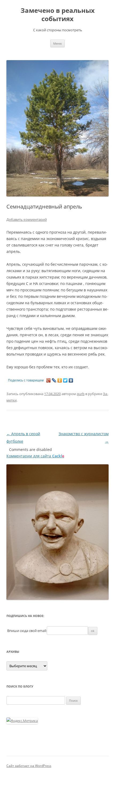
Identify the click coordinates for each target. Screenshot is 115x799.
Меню (57, 43)
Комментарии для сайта (35, 455)
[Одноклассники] (60, 380)
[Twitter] (65, 380)
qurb (81, 393)
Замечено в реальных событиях (58, 14)
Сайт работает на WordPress (28, 765)
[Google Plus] (48, 380)
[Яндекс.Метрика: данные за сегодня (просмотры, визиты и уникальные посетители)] (22, 720)
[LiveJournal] (54, 380)
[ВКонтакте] (71, 380)
